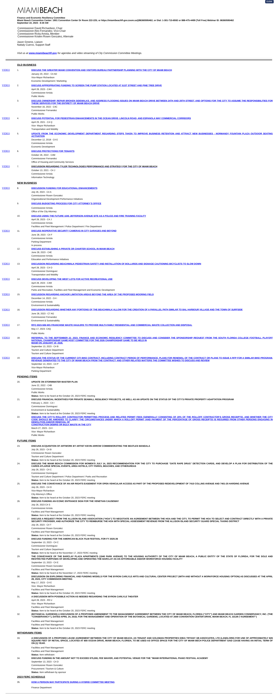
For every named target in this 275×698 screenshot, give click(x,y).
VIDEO (6, 70)
